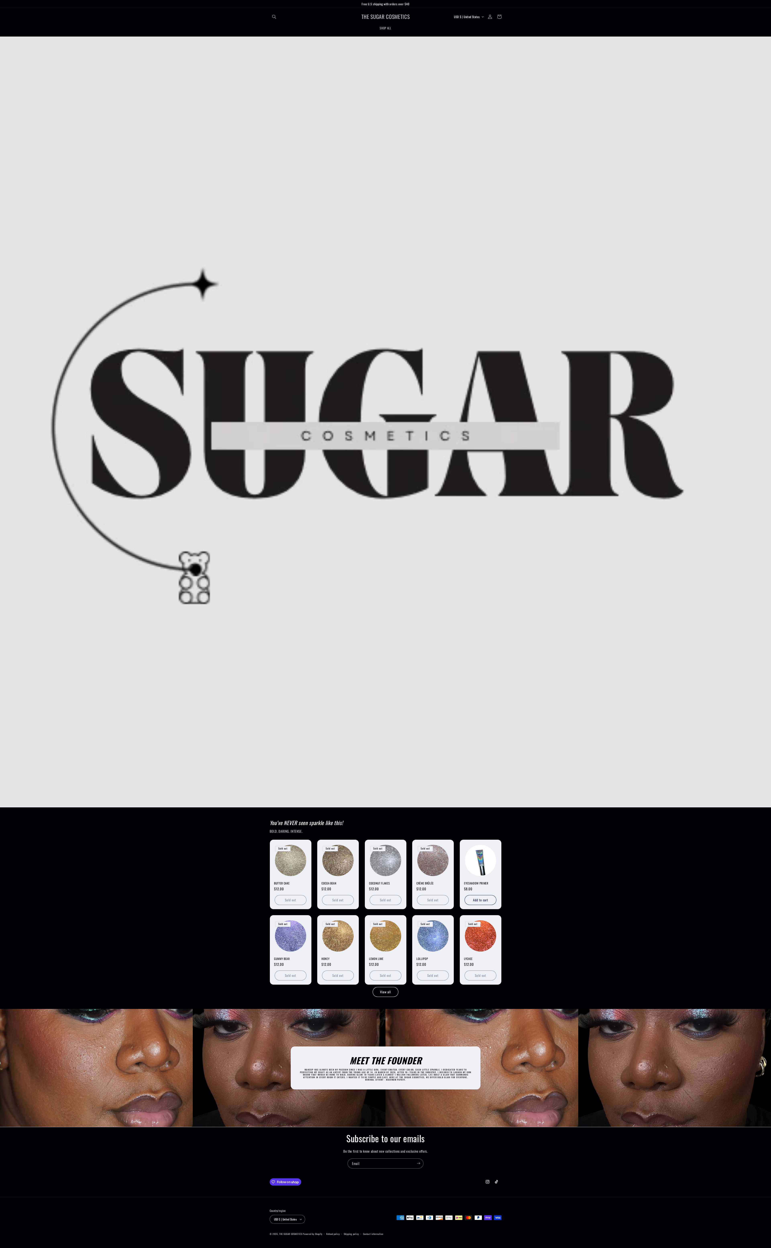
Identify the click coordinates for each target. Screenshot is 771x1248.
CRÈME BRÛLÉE (425, 883)
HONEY (325, 959)
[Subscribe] (418, 1163)
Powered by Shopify (312, 1233)
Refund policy (333, 1234)
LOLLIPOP (422, 959)
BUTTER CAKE (282, 883)
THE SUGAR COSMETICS (291, 1233)
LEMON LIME (376, 959)
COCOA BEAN (329, 883)
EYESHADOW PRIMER (476, 883)
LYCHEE (468, 959)
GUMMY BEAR (282, 959)
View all (385, 991)
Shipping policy (351, 1234)
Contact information (373, 1234)
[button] (274, 16)
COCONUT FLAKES (379, 883)
